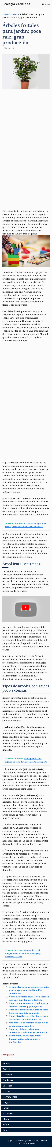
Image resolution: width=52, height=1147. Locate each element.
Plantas (7, 1119)
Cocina (6, 1069)
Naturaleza (8, 1113)
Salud (6, 1124)
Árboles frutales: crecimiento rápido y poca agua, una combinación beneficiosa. (29, 990)
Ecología (7, 1085)
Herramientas (10, 1096)
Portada (6, 14)
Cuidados (8, 1080)
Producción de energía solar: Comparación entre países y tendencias (25, 1039)
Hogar (6, 1102)
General (7, 1091)
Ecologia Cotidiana (16, 4)
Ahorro (6, 1063)
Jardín (16, 14)
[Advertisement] (26, 119)
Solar (5, 1130)
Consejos (7, 1074)
